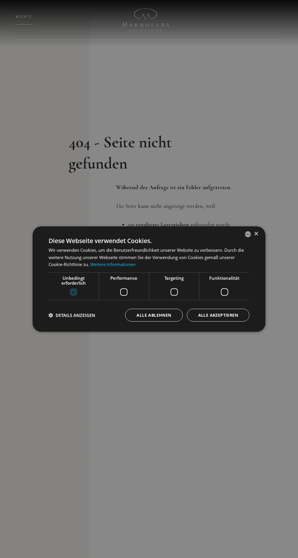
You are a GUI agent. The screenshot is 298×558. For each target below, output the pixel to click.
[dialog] (149, 279)
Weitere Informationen (113, 264)
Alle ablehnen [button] (153, 315)
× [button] (256, 234)
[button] (72, 315)
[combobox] (248, 234)
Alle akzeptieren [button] (218, 315)
